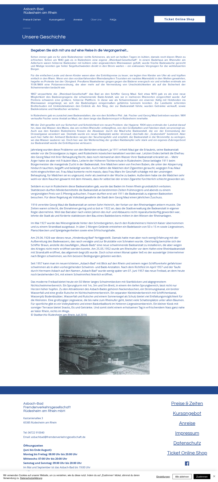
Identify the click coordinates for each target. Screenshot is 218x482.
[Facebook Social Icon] (187, 463)
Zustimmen (202, 476)
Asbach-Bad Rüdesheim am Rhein (40, 11)
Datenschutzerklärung (31, 478)
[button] (104, 345)
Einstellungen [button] (163, 476)
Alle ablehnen (182, 476)
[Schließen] (214, 476)
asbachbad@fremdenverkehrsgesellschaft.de (58, 437)
